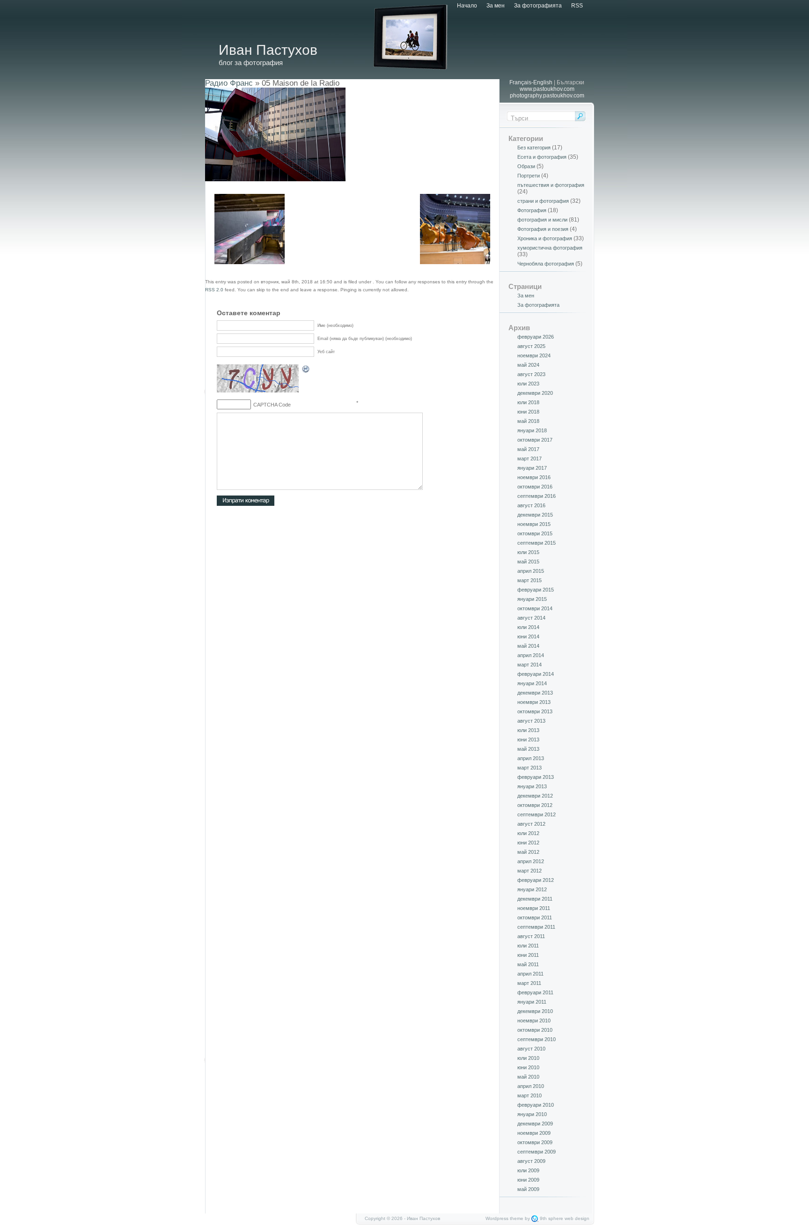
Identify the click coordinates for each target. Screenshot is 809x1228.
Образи (526, 166)
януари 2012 (532, 889)
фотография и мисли (542, 219)
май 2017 (528, 449)
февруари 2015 (535, 589)
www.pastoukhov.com (547, 89)
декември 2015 (535, 515)
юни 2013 (528, 739)
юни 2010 (528, 1067)
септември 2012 (536, 814)
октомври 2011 (534, 917)
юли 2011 (528, 945)
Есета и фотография (541, 157)
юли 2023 (528, 383)
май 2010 (528, 1077)
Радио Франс (229, 83)
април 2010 (530, 1086)
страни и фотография (543, 201)
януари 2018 (532, 430)
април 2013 (530, 758)
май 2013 (528, 749)
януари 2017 (532, 468)
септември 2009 (536, 1151)
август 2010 (531, 1048)
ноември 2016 (534, 477)
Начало (467, 5)
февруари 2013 (535, 777)
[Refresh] (306, 370)
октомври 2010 (534, 1030)
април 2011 (530, 973)
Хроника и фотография (544, 238)
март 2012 (529, 870)
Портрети (528, 175)
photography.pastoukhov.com (547, 95)
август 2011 (531, 936)
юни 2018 (528, 411)
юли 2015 (528, 552)
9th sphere (551, 1218)
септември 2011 (536, 927)
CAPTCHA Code (272, 404)
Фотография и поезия (542, 229)
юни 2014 (528, 636)
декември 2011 (534, 899)
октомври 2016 (534, 486)
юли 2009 (528, 1170)
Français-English (530, 82)
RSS (577, 5)
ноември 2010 (534, 1020)
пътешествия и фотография (550, 185)
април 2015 (530, 571)
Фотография (531, 210)
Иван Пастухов (268, 50)
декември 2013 (535, 692)
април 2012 (530, 861)
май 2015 (528, 561)
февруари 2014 (535, 674)
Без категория (534, 147)
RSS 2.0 (214, 289)
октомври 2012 (534, 805)
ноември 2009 (534, 1133)
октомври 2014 (534, 608)
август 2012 (531, 824)
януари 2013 (532, 786)
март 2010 (529, 1095)
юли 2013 (528, 730)
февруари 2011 (535, 992)
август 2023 (531, 374)
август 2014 (531, 618)
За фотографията (538, 5)
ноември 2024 (534, 355)
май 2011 (528, 964)
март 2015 (529, 580)
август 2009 (531, 1161)
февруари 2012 (535, 880)
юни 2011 (528, 955)
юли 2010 (528, 1058)
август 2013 (531, 721)
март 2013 (529, 767)
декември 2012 (535, 796)
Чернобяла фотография (545, 263)
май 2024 (528, 365)
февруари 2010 (535, 1105)
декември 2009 (535, 1123)
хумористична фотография (549, 248)
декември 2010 (535, 1011)
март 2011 (529, 983)
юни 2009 (528, 1180)
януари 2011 (531, 1002)
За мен (495, 5)
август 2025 (531, 346)
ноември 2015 (534, 524)
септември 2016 (536, 496)
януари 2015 (532, 599)
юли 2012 (528, 833)
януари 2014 (532, 683)
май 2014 (528, 646)
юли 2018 (528, 402)
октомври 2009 (534, 1142)
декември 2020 (535, 393)
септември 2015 (536, 543)
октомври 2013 (534, 711)
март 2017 (529, 458)
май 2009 (528, 1189)
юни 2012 (528, 842)
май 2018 (528, 421)
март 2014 (529, 664)
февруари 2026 (535, 337)
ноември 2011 (533, 908)
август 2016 (531, 505)
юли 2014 (528, 627)
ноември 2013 (534, 702)
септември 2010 (536, 1039)
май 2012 (528, 852)
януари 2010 (532, 1114)
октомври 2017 (534, 440)
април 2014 (530, 655)
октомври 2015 (534, 533)
